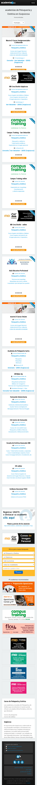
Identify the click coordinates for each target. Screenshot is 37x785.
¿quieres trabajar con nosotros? (23, 767)
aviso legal (28, 769)
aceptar (28, 783)
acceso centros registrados (14, 746)
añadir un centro (11, 748)
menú (33, 3)
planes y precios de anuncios (15, 750)
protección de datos (25, 771)
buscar (19, 572)
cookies (29, 773)
